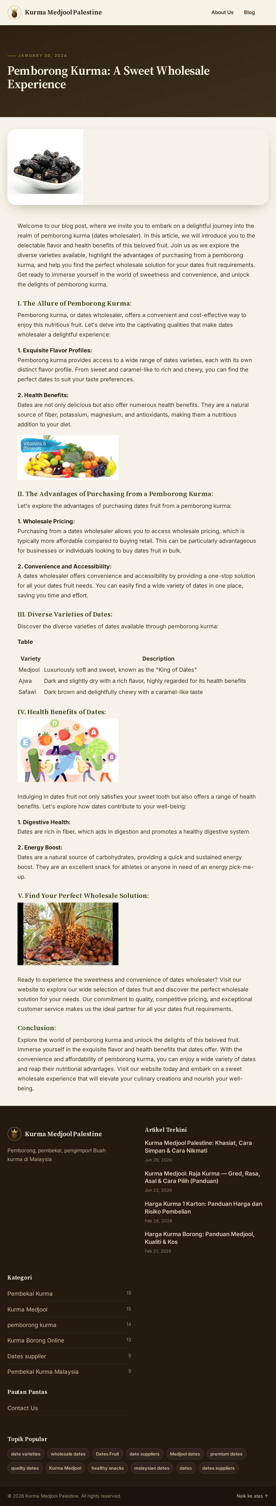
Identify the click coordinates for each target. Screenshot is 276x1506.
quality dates (25, 1468)
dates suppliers (218, 1468)
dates (186, 1468)
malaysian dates (151, 1468)
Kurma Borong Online (69, 1340)
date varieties (25, 1454)
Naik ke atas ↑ (253, 1496)
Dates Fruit (107, 1454)
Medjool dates (185, 1454)
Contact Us (22, 1408)
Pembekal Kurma (69, 1293)
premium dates (226, 1454)
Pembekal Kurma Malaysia (69, 1371)
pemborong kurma (69, 1324)
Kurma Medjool (69, 1309)
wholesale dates (68, 1454)
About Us (222, 12)
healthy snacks (108, 1468)
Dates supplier (69, 1356)
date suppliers (145, 1454)
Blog (249, 12)
